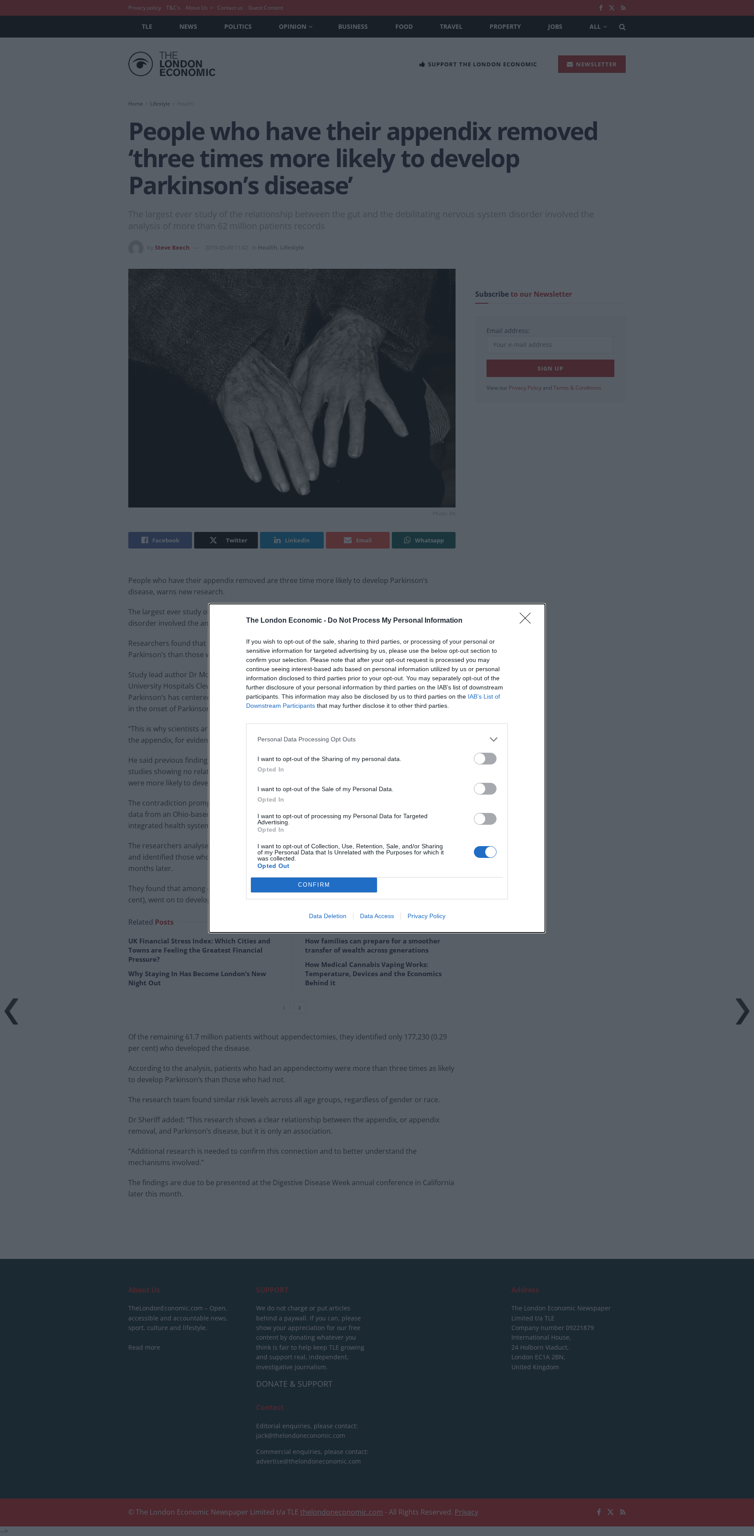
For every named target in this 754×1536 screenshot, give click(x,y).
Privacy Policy (427, 915)
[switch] (485, 759)
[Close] (528, 621)
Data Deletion (327, 915)
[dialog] (377, 768)
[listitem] (377, 739)
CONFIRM (314, 884)
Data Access (377, 915)
